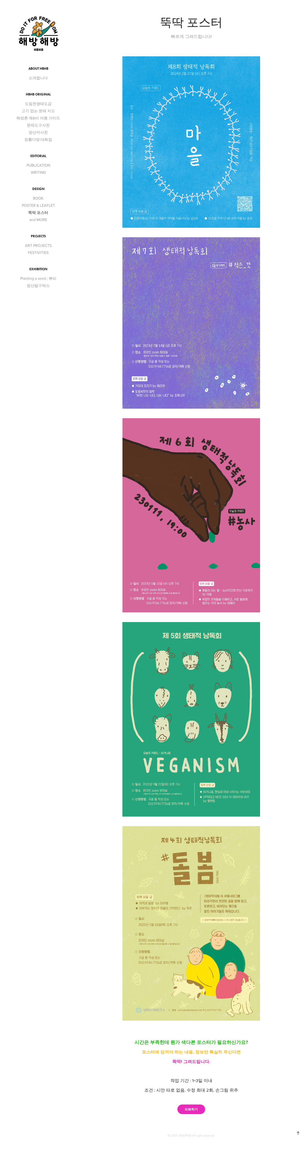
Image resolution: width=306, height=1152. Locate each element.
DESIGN (38, 189)
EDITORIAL (38, 156)
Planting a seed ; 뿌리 (38, 278)
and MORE (38, 219)
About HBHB (38, 69)
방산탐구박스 (38, 285)
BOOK (38, 198)
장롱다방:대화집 (38, 139)
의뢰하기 (191, 1109)
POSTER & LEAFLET (38, 205)
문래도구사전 (38, 125)
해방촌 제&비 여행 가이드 (38, 118)
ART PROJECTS (38, 245)
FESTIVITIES (38, 252)
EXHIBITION (38, 269)
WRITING (38, 172)
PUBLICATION (38, 165)
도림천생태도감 (38, 103)
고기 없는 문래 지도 (38, 110)
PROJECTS (38, 236)
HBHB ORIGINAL (38, 94)
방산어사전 (38, 132)
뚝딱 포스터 (38, 212)
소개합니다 (38, 77)
